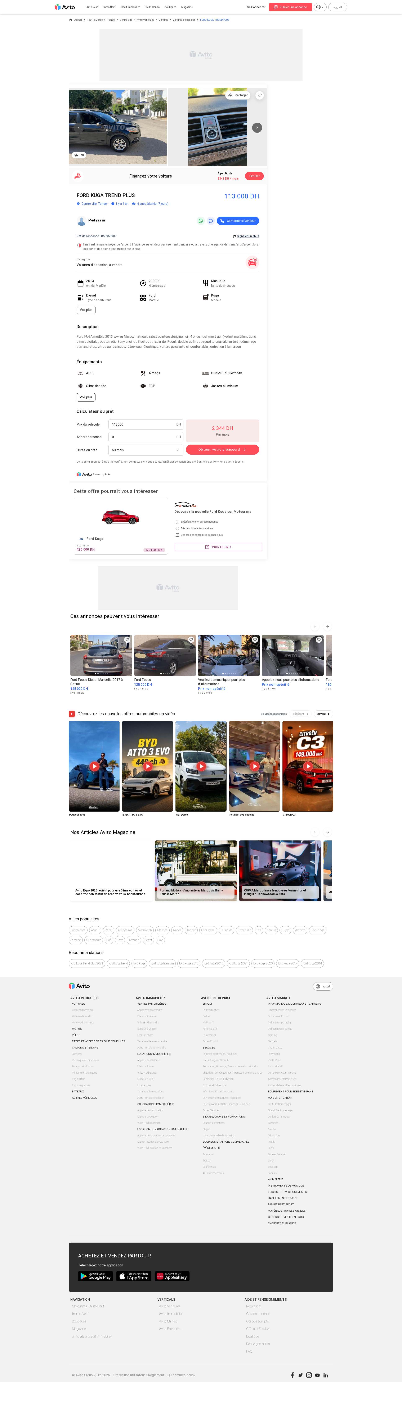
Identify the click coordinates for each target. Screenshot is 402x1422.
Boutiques (170, 7)
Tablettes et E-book (278, 1016)
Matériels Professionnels (287, 1210)
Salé (160, 940)
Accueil (78, 19)
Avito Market (168, 1321)
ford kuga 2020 (263, 963)
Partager (241, 95)
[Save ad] (127, 640)
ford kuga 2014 (312, 963)
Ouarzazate (93, 940)
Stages (206, 1129)
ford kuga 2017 (287, 963)
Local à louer (144, 1085)
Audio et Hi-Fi (275, 1066)
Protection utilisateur (129, 1375)
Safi (109, 940)
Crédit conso (152, 7)
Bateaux (78, 1091)
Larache (76, 940)
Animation (208, 1154)
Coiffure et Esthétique (214, 1085)
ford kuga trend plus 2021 (87, 963)
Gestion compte (257, 1321)
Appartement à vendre (149, 1010)
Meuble (272, 1129)
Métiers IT (208, 1022)
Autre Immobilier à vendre (151, 1047)
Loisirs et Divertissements (287, 1191)
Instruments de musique (286, 1185)
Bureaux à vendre (146, 1028)
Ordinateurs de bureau (280, 1028)
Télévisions (274, 1053)
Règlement (253, 1306)
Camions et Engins (85, 1047)
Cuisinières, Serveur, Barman (218, 1079)
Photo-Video (274, 1060)
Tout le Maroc (95, 19)
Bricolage (273, 1166)
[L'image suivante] (257, 128)
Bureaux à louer (145, 1079)
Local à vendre (145, 1035)
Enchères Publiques (282, 1223)
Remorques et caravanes (85, 1060)
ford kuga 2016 (213, 963)
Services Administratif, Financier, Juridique (226, 1104)
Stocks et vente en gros (286, 1217)
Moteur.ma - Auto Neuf (88, 1306)
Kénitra (271, 930)
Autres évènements (213, 1173)
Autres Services (211, 1110)
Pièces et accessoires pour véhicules (98, 1041)
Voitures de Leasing (82, 1022)
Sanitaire (273, 1173)
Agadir (95, 930)
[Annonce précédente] (315, 626)
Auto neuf (92, 7)
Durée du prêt (87, 450)
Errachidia (244, 930)
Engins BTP (78, 1079)
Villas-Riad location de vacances (154, 1148)
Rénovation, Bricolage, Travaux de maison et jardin (230, 1066)
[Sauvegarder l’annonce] (259, 95)
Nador (177, 930)
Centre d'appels (211, 1010)
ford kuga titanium (162, 963)
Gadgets (272, 1041)
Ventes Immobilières (151, 1003)
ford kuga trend (118, 963)
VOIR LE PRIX (222, 547)
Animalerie (275, 1179)
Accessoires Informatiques (282, 1079)
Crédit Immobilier (130, 7)
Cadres (206, 1016)
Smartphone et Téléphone (282, 1010)
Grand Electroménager (280, 1110)
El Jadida (226, 930)
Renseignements (258, 1344)
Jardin (271, 1160)
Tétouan (134, 940)
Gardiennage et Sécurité (216, 1060)
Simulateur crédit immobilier (92, 1336)
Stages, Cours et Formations (224, 1116)
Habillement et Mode (283, 1198)
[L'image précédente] (79, 128)
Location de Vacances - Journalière (162, 1129)
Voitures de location (82, 1016)
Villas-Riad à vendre (148, 1022)
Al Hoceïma (125, 930)
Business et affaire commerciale (226, 1141)
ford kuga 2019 (188, 963)
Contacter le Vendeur (241, 221)
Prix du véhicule (88, 424)
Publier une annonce (293, 7)
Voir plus (86, 310)
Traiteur (207, 1160)
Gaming (272, 1035)
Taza (120, 940)
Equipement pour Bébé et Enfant (290, 1091)
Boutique (252, 1336)
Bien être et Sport (281, 1204)
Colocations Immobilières (155, 1104)
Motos (77, 1028)
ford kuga (139, 963)
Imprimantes (275, 1047)
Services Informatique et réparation (222, 1097)
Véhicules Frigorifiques (84, 1072)
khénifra (300, 930)
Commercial (209, 1035)
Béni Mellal (208, 930)
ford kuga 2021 (238, 963)
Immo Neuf (80, 1314)
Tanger (111, 19)
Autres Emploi (210, 1041)
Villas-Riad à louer (147, 1072)
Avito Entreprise (170, 1329)
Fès (258, 930)
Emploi (207, 1003)
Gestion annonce (258, 1314)
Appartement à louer (148, 1060)
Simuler (254, 176)
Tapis (271, 1148)
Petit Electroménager (279, 1104)
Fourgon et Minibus (83, 1066)
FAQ (249, 1351)
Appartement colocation (150, 1110)
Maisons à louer (145, 1066)
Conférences (209, 1166)
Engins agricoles (81, 1085)
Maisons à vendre (146, 1016)
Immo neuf (109, 7)
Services (209, 1047)
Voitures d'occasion (184, 19)
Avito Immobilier (170, 1314)
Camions (76, 1053)
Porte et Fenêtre (276, 1154)
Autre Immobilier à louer (150, 1097)
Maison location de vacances (153, 1141)
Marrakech (145, 930)
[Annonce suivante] (327, 626)
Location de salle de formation (219, 1135)
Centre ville (126, 19)
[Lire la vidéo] (94, 766)
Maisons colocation (147, 1116)
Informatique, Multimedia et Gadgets (294, 1003)
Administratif (210, 1028)
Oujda (285, 930)
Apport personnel (89, 437)
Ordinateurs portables (279, 1022)
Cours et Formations (213, 1122)
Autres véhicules (84, 1097)
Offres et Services (258, 1329)
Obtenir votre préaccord (219, 449)
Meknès (162, 930)
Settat (148, 940)
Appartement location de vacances (156, 1135)
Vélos (76, 1035)
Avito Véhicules (145, 19)
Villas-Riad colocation (149, 1122)
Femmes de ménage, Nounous (219, 1053)
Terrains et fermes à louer (151, 1091)
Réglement (156, 1375)
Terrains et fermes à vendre (152, 1041)
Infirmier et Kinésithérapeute (218, 1091)
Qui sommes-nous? (181, 1375)
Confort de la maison (279, 1116)
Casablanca (78, 930)
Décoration (274, 1135)
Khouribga (318, 930)
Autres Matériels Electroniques (284, 1085)
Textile (271, 1141)
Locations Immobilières (154, 1053)
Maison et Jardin (280, 1097)
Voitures (163, 19)
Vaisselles (273, 1122)
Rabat (108, 930)
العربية (338, 7)
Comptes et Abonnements (282, 1072)
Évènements (211, 1148)
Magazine (187, 7)
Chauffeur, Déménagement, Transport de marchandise (232, 1072)
